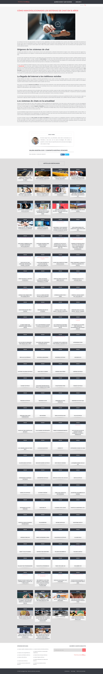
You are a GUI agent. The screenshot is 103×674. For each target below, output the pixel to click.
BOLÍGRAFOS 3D (78, 357)
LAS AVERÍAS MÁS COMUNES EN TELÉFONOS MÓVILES (42, 343)
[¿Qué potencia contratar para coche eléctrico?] (25, 206)
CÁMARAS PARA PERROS (60, 371)
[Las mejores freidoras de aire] (43, 397)
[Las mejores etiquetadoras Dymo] (60, 382)
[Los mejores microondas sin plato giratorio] (25, 504)
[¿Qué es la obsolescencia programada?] (60, 190)
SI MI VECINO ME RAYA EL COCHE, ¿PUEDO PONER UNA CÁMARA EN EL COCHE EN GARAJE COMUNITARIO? (43, 618)
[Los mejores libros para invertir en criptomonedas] (60, 489)
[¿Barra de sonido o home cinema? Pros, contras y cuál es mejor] (25, 173)
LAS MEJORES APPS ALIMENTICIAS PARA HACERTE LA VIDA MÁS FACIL (60, 343)
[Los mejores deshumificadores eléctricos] (43, 459)
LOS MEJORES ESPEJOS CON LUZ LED (77, 463)
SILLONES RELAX (77, 537)
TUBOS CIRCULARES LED (60, 565)
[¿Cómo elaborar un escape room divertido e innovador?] (43, 173)
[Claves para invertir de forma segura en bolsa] (60, 259)
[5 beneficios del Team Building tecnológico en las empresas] (25, 223)
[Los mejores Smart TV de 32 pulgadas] (25, 548)
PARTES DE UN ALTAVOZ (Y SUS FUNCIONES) (60, 581)
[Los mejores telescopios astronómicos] (43, 562)
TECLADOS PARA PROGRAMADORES (25, 565)
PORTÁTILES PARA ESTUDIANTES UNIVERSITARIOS (25, 523)
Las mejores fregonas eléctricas (38, 657)
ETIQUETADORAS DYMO (60, 385)
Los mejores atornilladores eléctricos (23, 654)
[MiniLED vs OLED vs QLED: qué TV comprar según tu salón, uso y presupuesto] (25, 576)
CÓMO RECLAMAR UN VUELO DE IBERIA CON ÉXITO (60, 279)
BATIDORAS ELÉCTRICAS (60, 357)
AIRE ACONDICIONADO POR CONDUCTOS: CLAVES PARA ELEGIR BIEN (78, 229)
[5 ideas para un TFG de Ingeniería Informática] (43, 223)
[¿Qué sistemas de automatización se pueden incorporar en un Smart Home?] (43, 206)
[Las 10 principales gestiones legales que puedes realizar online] (60, 321)
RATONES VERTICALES (60, 522)
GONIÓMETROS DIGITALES (42, 477)
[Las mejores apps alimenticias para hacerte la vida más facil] (60, 338)
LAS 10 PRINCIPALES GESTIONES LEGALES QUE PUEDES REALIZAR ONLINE (60, 326)
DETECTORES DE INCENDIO (60, 463)
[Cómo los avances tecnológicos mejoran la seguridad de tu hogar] (43, 275)
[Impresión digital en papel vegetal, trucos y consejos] (78, 306)
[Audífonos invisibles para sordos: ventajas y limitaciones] (43, 240)
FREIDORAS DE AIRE (43, 400)
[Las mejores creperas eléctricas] (78, 368)
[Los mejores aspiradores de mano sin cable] (78, 444)
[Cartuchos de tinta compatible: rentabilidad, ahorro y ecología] (25, 259)
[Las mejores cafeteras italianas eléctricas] (25, 368)
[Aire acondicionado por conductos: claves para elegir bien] (78, 223)
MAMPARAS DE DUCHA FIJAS (78, 400)
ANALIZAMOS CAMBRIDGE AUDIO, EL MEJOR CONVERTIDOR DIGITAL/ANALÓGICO (25, 245)
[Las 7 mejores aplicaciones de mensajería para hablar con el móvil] (25, 338)
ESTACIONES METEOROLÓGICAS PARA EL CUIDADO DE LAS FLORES (43, 386)
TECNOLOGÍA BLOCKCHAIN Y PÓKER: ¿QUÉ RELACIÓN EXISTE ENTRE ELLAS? (77, 618)
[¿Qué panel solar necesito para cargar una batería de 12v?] (78, 190)
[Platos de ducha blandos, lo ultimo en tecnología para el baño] (78, 576)
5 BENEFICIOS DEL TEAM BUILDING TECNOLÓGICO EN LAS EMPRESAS (25, 228)
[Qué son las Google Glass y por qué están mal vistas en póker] (78, 595)
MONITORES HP (43, 507)
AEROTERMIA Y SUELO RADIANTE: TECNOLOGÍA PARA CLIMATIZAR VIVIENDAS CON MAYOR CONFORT (60, 229)
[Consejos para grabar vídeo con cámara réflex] (25, 291)
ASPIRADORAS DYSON (77, 342)
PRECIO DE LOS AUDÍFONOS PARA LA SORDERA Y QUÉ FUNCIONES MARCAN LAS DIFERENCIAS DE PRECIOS (25, 601)
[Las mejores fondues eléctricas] (78, 382)
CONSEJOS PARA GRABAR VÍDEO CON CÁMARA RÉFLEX (25, 295)
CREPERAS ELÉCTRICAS (77, 371)
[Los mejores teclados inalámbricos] (60, 548)
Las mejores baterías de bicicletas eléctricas (40, 649)
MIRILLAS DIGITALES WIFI (60, 415)
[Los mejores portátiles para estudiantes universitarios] (25, 519)
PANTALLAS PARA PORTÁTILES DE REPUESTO (25, 431)
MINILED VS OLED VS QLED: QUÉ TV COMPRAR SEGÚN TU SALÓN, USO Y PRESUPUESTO (25, 581)
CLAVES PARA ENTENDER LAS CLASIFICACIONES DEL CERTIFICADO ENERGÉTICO (43, 264)
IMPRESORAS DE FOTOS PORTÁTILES (60, 401)
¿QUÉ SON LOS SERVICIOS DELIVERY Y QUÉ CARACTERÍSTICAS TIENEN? (60, 211)
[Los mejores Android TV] (60, 444)
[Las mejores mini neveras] (43, 412)
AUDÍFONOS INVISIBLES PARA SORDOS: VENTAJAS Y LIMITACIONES (43, 245)
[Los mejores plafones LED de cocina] (60, 504)
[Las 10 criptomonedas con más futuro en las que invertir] (43, 321)
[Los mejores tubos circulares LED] (60, 562)
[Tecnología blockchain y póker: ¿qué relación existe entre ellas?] (78, 613)
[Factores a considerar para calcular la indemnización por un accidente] (43, 306)
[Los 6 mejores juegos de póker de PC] (25, 444)
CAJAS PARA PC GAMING (43, 371)
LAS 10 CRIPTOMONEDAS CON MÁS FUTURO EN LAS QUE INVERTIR (43, 325)
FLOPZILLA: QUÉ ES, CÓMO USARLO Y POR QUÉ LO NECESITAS (60, 310)
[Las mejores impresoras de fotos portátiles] (60, 397)
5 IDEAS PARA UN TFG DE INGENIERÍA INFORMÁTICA (42, 228)
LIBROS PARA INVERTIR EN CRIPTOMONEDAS (60, 493)
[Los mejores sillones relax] (78, 533)
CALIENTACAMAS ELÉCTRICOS (25, 463)
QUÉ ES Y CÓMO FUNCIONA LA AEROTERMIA (60, 600)
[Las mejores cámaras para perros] (60, 368)
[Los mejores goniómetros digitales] (43, 474)
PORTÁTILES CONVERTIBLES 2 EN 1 (78, 507)
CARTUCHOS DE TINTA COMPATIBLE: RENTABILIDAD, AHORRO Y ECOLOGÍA (25, 264)
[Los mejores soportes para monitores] (43, 548)
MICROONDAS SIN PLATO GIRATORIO (25, 508)
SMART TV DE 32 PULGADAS (25, 551)
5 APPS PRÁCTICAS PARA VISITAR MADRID (78, 210)
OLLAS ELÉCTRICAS (78, 415)
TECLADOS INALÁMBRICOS (60, 551)
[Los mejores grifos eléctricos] (78, 474)
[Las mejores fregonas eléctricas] (25, 397)
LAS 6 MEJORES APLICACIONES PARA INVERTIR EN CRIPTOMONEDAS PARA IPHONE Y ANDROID (78, 326)
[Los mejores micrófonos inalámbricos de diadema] (78, 489)
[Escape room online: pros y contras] (25, 306)
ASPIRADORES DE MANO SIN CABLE (78, 448)
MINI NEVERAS (43, 415)
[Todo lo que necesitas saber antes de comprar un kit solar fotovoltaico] (25, 630)
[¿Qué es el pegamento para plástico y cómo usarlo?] (43, 190)
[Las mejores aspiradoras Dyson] (78, 338)
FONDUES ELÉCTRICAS (77, 385)
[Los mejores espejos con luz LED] (78, 459)
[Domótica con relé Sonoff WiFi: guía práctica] (78, 291)
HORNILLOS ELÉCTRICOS (25, 492)
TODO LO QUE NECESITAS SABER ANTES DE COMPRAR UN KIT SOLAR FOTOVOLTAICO (25, 636)
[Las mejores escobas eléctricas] (25, 382)
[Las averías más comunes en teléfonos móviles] (43, 338)
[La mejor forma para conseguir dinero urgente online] (25, 321)
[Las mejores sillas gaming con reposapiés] (43, 427)
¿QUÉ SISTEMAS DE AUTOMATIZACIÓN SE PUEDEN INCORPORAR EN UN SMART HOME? (42, 211)
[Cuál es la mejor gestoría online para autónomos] (43, 291)
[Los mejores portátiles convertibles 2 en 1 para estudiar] (78, 504)
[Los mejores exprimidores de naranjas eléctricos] (25, 474)
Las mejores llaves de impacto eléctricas (40, 654)
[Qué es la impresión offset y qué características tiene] (43, 595)
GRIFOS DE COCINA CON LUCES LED (60, 477)
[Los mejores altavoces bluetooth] (43, 444)
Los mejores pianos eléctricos (22, 660)
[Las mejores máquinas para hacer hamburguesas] (25, 412)
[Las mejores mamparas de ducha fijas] (78, 397)
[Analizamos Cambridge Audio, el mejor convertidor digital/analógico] (25, 240)
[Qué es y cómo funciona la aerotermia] (60, 595)
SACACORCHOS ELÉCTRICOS (60, 537)
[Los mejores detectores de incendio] (60, 459)
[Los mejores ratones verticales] (60, 519)
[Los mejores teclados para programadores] (25, 562)
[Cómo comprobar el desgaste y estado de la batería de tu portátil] (78, 259)
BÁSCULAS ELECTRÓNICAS (25, 357)
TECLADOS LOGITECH (77, 551)
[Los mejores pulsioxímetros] (43, 519)
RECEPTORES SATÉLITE (77, 522)
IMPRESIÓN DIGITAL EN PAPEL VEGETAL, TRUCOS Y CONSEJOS (78, 310)
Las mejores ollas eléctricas (22, 657)
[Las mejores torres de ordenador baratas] (60, 427)
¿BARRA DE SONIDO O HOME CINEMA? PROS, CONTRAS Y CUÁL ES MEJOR (25, 179)
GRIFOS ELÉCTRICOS (78, 477)
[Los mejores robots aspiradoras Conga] (43, 533)
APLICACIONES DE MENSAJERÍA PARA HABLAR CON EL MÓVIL (25, 343)
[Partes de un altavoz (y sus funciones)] (60, 576)
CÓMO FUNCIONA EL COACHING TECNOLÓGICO (25, 279)
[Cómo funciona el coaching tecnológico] (25, 275)
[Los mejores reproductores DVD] (25, 533)
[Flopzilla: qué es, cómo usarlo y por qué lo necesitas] (60, 306)
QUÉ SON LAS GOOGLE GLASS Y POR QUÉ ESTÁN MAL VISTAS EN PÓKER (77, 600)
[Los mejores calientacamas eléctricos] (25, 459)
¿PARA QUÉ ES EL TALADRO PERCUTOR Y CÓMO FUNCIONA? (25, 194)
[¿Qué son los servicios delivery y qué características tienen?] (60, 206)
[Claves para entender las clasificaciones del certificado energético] (43, 259)
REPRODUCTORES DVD (25, 537)
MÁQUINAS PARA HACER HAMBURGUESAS (25, 416)
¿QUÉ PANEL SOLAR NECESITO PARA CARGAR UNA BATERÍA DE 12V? (77, 195)
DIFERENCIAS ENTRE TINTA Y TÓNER (60, 295)
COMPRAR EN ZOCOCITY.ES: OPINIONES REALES (78, 279)
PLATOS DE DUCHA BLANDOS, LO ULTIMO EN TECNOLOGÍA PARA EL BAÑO (78, 581)
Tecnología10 (23, 2)
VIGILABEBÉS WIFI (78, 565)
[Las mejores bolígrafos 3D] (78, 353)
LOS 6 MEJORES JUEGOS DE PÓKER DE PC (25, 449)
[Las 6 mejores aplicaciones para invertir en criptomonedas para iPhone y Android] (78, 321)
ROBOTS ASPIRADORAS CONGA (42, 537)
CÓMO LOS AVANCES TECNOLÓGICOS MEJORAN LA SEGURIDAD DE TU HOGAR (43, 280)
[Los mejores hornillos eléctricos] (25, 489)
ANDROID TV (60, 448)
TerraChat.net (21, 66)
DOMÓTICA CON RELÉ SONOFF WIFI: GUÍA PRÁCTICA (78, 295)
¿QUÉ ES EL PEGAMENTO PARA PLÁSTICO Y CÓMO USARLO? (42, 194)
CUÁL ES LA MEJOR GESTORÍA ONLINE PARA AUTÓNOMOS (43, 295)
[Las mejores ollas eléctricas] (78, 412)
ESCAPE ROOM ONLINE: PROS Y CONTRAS (25, 310)
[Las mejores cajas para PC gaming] (43, 368)
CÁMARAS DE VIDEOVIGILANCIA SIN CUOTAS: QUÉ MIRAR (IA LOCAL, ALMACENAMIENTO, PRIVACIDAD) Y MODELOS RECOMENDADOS (77, 246)
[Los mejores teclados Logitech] (78, 548)
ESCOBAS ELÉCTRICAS (25, 385)
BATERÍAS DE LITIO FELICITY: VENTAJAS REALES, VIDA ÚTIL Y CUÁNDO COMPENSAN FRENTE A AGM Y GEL (60, 245)
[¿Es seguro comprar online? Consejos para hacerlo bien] (78, 173)
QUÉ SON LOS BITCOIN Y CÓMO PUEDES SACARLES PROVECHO (25, 617)
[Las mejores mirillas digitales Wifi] (60, 412)
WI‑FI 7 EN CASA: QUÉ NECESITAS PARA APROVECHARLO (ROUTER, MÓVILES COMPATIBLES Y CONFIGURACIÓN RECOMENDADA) (43, 636)
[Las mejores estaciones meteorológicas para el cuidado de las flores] (43, 382)
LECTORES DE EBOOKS (42, 492)
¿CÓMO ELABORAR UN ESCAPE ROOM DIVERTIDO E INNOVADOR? (43, 178)
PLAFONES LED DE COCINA (60, 507)
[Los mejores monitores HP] (43, 504)
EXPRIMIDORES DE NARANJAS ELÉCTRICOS (25, 478)
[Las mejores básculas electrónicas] (25, 353)
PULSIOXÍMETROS (42, 522)
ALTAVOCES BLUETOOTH (43, 448)
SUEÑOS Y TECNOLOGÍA (60, 616)
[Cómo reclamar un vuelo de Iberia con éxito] (60, 275)
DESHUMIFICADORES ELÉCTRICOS (43, 463)
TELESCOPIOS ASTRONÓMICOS (42, 565)
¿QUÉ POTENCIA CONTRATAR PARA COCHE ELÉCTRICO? (25, 210)
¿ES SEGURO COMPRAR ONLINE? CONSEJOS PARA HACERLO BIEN (78, 178)
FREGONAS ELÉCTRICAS (25, 400)
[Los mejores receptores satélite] (78, 519)
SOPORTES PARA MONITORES (43, 551)
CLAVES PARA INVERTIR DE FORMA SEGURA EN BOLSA (60, 263)
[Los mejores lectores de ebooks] (43, 489)
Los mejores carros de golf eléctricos (23, 652)
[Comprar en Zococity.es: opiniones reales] (78, 275)
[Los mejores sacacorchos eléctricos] (60, 533)
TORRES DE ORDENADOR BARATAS (60, 430)
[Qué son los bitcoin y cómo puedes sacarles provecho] (25, 613)
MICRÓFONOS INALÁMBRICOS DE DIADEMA (78, 493)
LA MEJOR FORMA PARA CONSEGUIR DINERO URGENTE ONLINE (25, 326)
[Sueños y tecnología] (60, 613)
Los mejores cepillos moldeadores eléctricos (25, 649)
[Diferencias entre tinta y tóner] (60, 291)
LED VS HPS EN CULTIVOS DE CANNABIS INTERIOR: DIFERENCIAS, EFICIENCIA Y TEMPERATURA (78, 432)
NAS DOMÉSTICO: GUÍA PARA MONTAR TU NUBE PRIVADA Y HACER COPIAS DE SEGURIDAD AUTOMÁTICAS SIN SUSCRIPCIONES (42, 583)
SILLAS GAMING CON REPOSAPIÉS (43, 430)
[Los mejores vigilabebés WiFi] (78, 562)
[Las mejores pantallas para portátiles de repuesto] (25, 427)
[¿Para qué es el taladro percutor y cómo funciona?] (25, 190)
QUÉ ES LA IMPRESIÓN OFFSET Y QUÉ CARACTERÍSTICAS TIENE (42, 600)
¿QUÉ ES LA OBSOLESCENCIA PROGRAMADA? (60, 194)
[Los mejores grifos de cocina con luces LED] (60, 474)
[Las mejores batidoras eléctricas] (60, 353)
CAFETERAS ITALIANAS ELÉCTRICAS (25, 371)
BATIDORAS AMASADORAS (42, 357)
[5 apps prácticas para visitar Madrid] (78, 206)
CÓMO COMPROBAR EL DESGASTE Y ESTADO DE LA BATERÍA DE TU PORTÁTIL (78, 264)
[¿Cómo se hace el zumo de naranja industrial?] (60, 173)
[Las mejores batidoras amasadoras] (43, 353)
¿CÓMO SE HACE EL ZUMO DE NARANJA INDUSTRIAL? (60, 178)
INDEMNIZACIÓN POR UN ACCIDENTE (42, 310)
